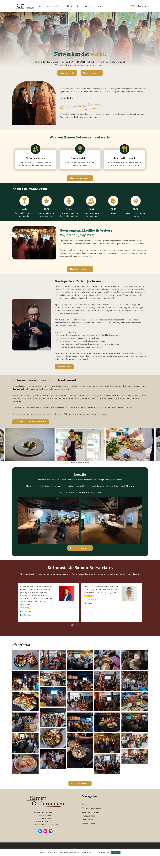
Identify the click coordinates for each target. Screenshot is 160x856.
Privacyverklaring (89, 816)
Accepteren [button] (116, 852)
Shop (69, 6)
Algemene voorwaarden (92, 808)
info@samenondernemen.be (45, 824)
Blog (78, 6)
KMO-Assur (25, 603)
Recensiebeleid (88, 823)
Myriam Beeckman (91, 618)
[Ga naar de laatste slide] (1, 444)
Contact (99, 6)
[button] (29, 444)
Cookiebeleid (87, 819)
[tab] (71, 462)
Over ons (87, 6)
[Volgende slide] (158, 444)
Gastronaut (18, 389)
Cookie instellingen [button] (102, 852)
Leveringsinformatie (90, 812)
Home (40, 6)
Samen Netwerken (55, 6)
